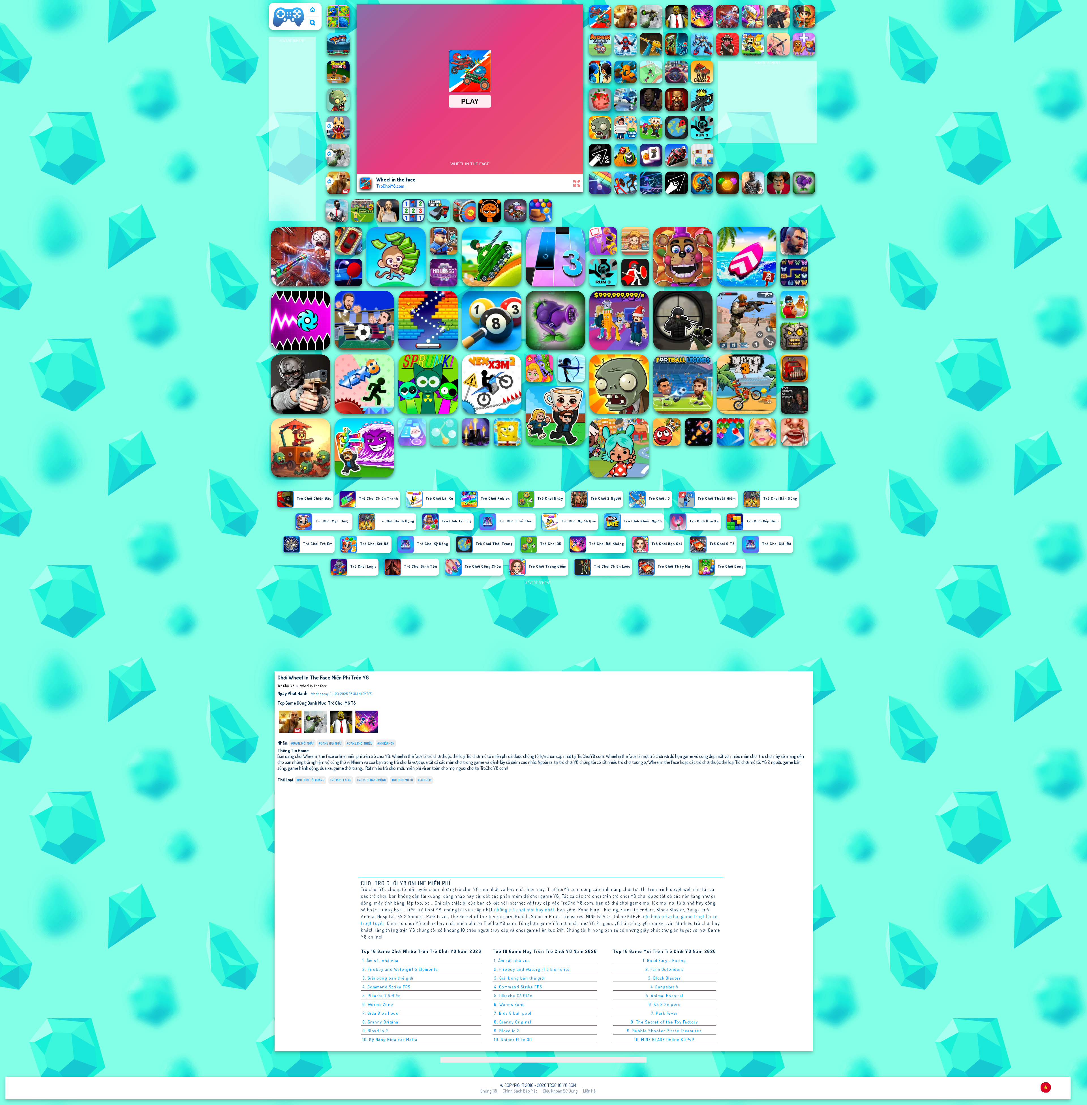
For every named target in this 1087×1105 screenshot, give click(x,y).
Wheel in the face (313, 685)
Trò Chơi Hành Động (371, 780)
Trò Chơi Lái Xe (340, 780)
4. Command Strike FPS (386, 986)
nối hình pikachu (661, 916)
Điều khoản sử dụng (560, 1091)
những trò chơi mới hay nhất (524, 909)
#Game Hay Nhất (330, 743)
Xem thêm (424, 780)
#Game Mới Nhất (302, 743)
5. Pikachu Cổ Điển (381, 995)
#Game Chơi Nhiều (360, 743)
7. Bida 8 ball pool (381, 1013)
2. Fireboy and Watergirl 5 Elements (400, 969)
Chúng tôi (488, 1091)
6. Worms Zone (377, 1004)
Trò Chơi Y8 (282, 6)
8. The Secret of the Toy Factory (664, 1022)
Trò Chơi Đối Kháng (310, 780)
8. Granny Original (381, 1022)
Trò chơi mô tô (342, 703)
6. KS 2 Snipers (665, 1004)
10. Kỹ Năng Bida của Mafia (389, 1039)
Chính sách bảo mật (520, 1091)
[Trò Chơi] (312, 10)
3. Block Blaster (664, 978)
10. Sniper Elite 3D (513, 1039)
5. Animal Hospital (664, 995)
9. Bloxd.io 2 (375, 1030)
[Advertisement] (292, 129)
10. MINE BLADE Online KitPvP (664, 1039)
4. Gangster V (665, 986)
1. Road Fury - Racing (664, 960)
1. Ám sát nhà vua (380, 960)
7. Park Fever (664, 1013)
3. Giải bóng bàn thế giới (388, 978)
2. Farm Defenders (664, 969)
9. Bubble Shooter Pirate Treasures (664, 1030)
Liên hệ (589, 1091)
